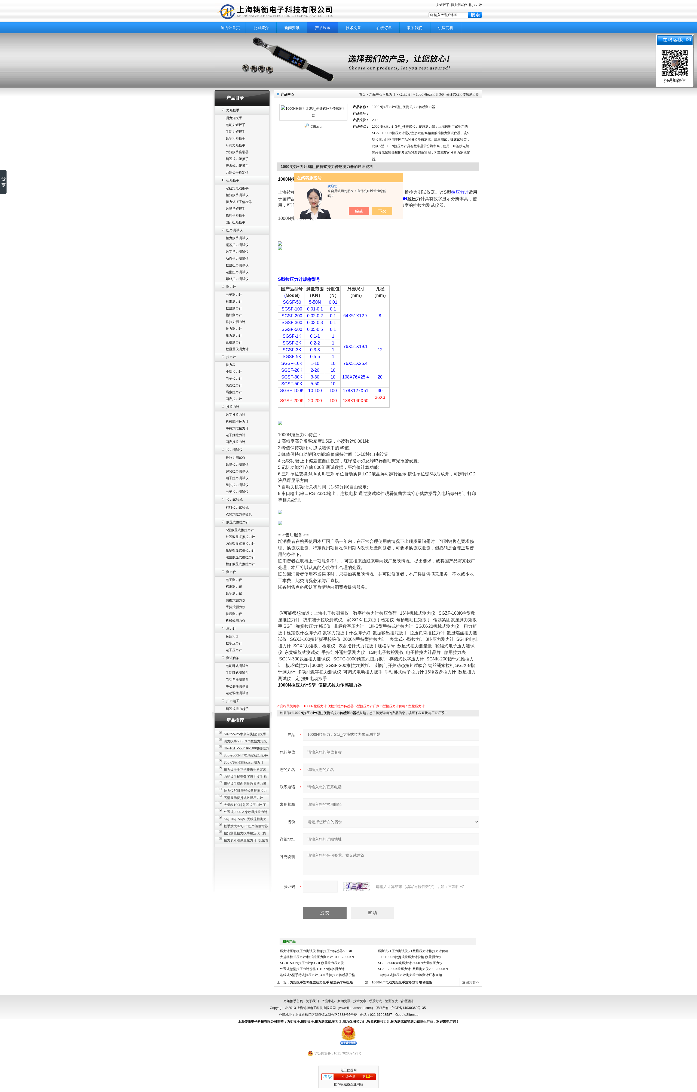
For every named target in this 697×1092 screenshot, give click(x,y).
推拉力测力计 (235, 322)
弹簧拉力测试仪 (237, 471)
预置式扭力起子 (237, 709)
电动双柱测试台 (237, 693)
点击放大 (316, 126)
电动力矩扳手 (235, 125)
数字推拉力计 (235, 415)
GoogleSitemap (406, 1015)
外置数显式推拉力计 (240, 537)
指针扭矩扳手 (235, 215)
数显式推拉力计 (237, 522)
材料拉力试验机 (237, 507)
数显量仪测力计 (237, 349)
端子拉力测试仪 (237, 478)
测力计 (231, 287)
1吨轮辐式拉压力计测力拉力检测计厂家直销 (410, 975)
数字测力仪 (234, 593)
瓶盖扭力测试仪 (237, 245)
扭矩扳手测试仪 (237, 195)
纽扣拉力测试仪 (237, 485)
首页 (362, 94)
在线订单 (384, 28)
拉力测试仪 (234, 450)
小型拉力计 (234, 372)
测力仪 (231, 572)
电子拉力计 (234, 378)
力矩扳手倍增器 (237, 152)
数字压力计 (234, 643)
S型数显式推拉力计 (240, 530)
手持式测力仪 (235, 607)
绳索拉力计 (234, 392)
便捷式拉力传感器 (341, 706)
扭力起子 (232, 701)
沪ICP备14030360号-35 (408, 1008)
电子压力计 (234, 650)
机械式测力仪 (235, 621)
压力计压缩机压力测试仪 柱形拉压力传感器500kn (316, 951)
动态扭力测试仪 (237, 258)
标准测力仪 (234, 587)
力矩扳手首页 (293, 1001)
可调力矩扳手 (235, 145)
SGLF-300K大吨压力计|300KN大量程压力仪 (410, 963)
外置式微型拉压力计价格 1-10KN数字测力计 (312, 969)
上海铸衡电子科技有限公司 (283, 11)
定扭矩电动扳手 (237, 188)
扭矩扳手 (232, 180)
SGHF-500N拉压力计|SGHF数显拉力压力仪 (312, 963)
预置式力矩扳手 (237, 159)
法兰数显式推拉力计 (240, 557)
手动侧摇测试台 (237, 686)
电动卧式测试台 (237, 666)
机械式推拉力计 (237, 421)
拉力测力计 (234, 329)
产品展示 (322, 28)
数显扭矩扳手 (235, 209)
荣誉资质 (391, 1001)
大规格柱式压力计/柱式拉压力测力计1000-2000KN (317, 957)
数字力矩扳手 (235, 138)
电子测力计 (234, 295)
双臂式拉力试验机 (239, 514)
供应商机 (445, 28)
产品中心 (375, 94)
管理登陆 (407, 1001)
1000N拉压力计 (315, 706)
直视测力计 (234, 342)
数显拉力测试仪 (237, 464)
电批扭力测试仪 (237, 272)
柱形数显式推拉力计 (240, 564)
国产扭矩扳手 (235, 222)
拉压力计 (232, 636)
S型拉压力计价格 (392, 706)
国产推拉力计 (235, 442)
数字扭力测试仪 (237, 252)
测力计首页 (230, 28)
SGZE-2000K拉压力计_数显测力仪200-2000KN (413, 969)
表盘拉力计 (234, 385)
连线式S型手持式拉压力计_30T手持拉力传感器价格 (317, 975)
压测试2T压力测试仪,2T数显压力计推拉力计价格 (413, 951)
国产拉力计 (234, 399)
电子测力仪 (234, 580)
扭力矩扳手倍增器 (239, 202)
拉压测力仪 (234, 614)
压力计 (231, 628)
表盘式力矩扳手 (237, 166)
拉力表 (231, 365)
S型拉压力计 (415, 706)
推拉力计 (475, 5)
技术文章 (353, 28)
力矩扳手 (442, 5)
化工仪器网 (348, 1070)
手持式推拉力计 (237, 428)
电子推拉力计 (235, 435)
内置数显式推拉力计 (240, 544)
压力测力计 (234, 335)
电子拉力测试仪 (237, 492)
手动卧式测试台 (237, 673)
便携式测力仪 (235, 600)
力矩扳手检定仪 (237, 172)
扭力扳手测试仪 (237, 238)
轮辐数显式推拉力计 (240, 550)
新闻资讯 (291, 28)
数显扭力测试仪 (237, 265)
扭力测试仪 (459, 5)
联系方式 (375, 1001)
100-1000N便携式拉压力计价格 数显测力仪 (409, 957)
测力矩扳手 (234, 118)
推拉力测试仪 (235, 458)
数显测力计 (234, 308)
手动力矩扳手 (235, 132)
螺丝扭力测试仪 (237, 279)
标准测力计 (234, 301)
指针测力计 (234, 315)
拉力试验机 (234, 500)
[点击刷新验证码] (356, 886)
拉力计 (231, 357)
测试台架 (232, 658)
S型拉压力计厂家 (367, 706)
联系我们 (415, 28)
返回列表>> (470, 982)
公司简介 (261, 28)
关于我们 (312, 1001)
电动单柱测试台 (237, 679)
